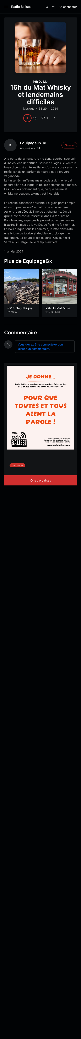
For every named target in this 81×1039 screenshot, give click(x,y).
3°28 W (12, 312)
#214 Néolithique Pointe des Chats (21, 310)
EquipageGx (30, 143)
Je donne (17, 465)
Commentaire (20, 333)
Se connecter (68, 7)
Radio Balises (21, 7)
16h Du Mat (40, 81)
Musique (28, 108)
